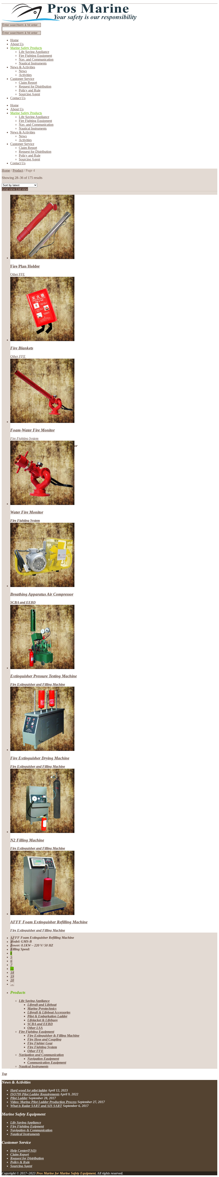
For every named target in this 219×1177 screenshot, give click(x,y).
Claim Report (28, 82)
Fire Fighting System (24, 438)
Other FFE (17, 274)
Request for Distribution (35, 86)
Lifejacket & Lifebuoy (42, 1020)
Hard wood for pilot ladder (28, 1090)
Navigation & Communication (31, 1130)
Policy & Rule (20, 1162)
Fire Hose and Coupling (44, 1039)
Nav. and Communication (36, 59)
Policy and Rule (29, 90)
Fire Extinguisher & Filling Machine (53, 1035)
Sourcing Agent (29, 94)
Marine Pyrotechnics (41, 1008)
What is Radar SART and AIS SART (36, 1106)
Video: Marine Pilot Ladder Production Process (43, 1102)
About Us (17, 44)
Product (18, 170)
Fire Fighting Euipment (27, 1126)
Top (4, 1074)
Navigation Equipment (43, 1058)
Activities (25, 75)
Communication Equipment (46, 1062)
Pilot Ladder (19, 1098)
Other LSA (35, 1028)
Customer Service (22, 79)
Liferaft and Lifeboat (41, 1004)
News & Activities (22, 67)
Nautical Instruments (33, 63)
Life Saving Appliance (34, 52)
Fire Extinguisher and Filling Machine (37, 684)
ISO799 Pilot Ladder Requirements (34, 1094)
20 (12, 980)
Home (14, 40)
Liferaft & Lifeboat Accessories (48, 1012)
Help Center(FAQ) (23, 1150)
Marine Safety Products (26, 48)
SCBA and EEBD (23, 602)
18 (12, 972)
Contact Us (17, 98)
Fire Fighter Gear (40, 1043)
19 (12, 976)
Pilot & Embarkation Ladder (47, 1016)
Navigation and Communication (41, 1055)
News (23, 71)
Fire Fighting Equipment (35, 55)
